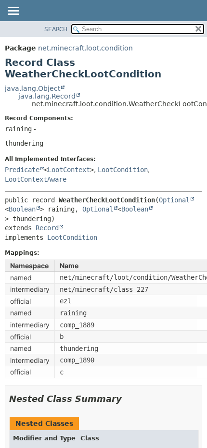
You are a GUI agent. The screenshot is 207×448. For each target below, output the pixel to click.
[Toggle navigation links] (13, 11)
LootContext (69, 170)
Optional (174, 200)
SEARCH (55, 29)
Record (47, 228)
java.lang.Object (32, 88)
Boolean (22, 209)
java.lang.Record (47, 96)
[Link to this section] (128, 399)
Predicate (22, 170)
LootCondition (123, 170)
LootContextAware (35, 179)
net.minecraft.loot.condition (85, 48)
